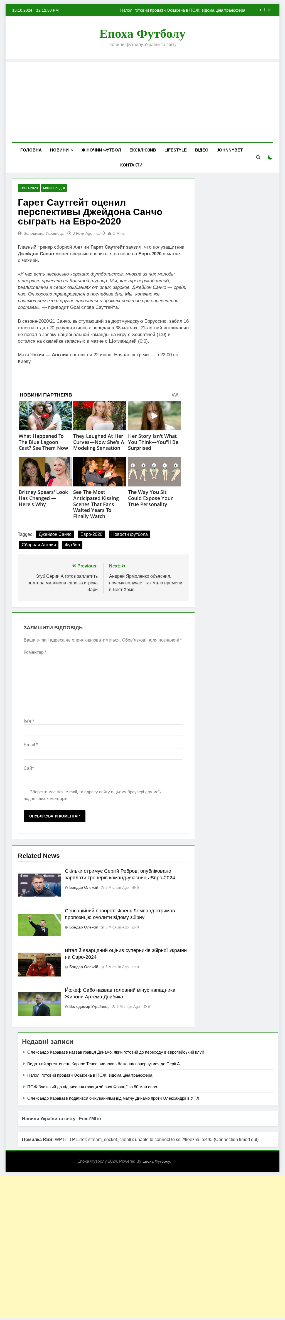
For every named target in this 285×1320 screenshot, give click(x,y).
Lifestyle (175, 150)
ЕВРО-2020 (29, 188)
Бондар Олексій (83, 887)
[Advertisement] (142, 101)
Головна (31, 150)
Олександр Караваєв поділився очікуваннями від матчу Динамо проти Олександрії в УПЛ (113, 1098)
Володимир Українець (44, 233)
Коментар (35, 652)
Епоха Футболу (142, 34)
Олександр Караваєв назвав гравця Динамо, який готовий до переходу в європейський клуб (115, 1052)
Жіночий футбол (101, 150)
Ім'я (29, 721)
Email (31, 744)
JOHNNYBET (230, 150)
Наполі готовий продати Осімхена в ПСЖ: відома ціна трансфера (182, 10)
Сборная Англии (39, 544)
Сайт (29, 768)
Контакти (131, 165)
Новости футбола (129, 534)
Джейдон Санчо (55, 534)
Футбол (72, 544)
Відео (201, 150)
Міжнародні (54, 188)
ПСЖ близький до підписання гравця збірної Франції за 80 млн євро (92, 1086)
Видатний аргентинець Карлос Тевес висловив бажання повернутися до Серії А (103, 1063)
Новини (59, 150)
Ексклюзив (142, 150)
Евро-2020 (91, 534)
